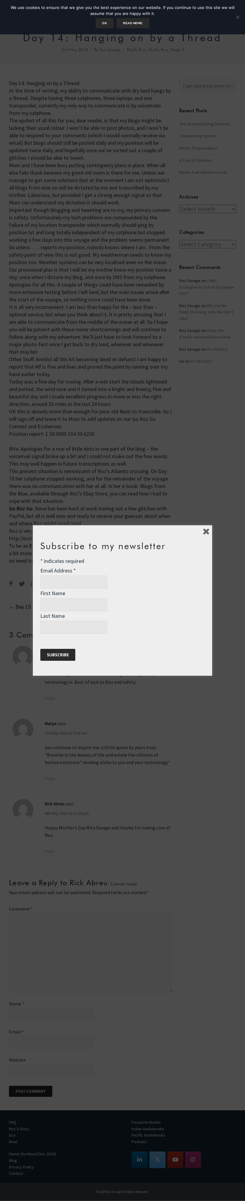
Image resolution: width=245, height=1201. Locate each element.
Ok (104, 23)
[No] (238, 17)
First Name (52, 593)
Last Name (52, 615)
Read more (133, 23)
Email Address (58, 570)
